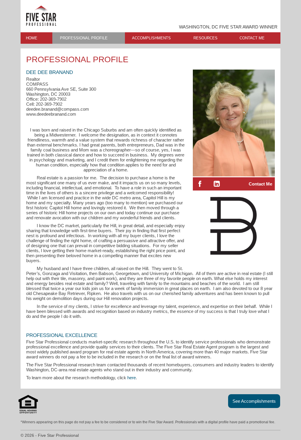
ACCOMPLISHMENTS (151, 38)
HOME (31, 38)
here (131, 377)
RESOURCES (205, 38)
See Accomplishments (254, 401)
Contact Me (260, 183)
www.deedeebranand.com (51, 114)
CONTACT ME (252, 38)
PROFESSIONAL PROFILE (84, 38)
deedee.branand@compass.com (57, 109)
